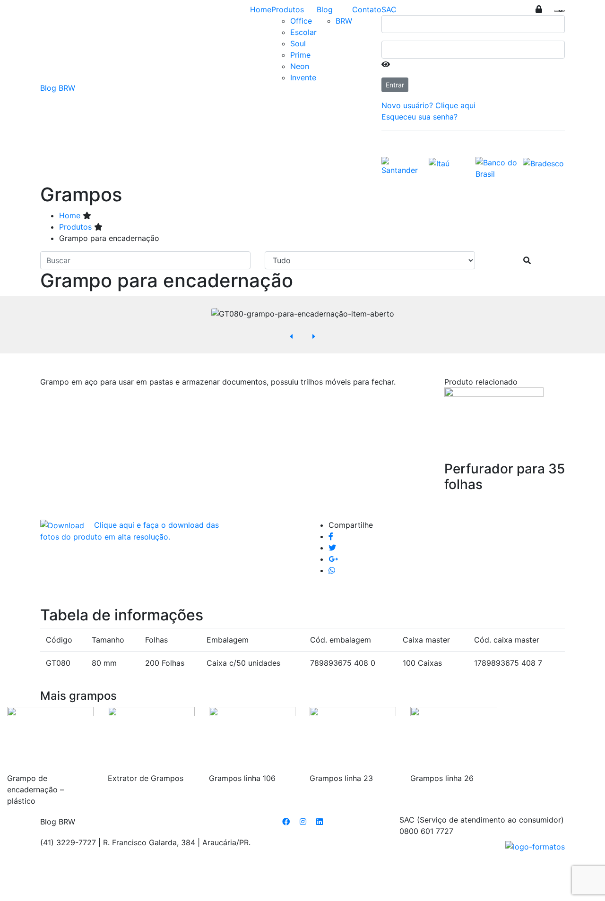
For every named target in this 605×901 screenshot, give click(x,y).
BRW (344, 21)
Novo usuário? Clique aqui (428, 105)
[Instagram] (303, 821)
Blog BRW (57, 88)
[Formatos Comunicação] (535, 846)
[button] (291, 336)
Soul (298, 43)
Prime (300, 55)
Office (301, 21)
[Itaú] (439, 162)
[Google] (333, 559)
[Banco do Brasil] (496, 167)
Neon (299, 66)
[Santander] (402, 165)
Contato (366, 9)
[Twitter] (332, 547)
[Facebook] (330, 536)
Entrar (395, 85)
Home (260, 9)
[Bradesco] (543, 162)
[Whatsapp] (331, 570)
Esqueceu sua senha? (419, 116)
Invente (303, 77)
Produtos (287, 9)
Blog (325, 9)
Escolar (303, 32)
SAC (389, 9)
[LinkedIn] (319, 821)
